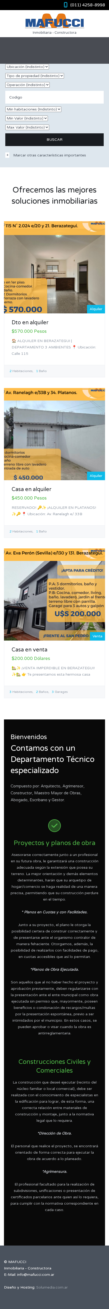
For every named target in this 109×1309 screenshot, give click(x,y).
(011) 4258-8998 (87, 5)
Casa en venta (29, 650)
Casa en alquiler (31, 489)
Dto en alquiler (30, 322)
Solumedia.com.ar (52, 1287)
